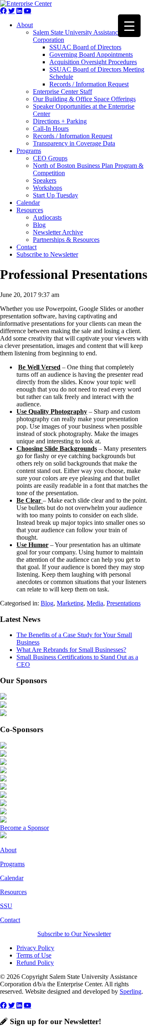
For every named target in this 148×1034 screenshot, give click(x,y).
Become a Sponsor (24, 827)
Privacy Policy (35, 947)
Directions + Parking (60, 121)
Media (95, 603)
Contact (26, 246)
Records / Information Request (89, 84)
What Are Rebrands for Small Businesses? (71, 649)
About (24, 24)
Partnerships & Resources (66, 239)
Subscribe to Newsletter (47, 254)
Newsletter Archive (58, 232)
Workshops (47, 187)
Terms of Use (33, 955)
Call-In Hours (51, 128)
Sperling (130, 991)
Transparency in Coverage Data (74, 143)
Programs (28, 150)
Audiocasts (47, 217)
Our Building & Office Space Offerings (84, 98)
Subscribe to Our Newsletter (74, 933)
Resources (29, 209)
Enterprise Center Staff (62, 91)
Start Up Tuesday (55, 195)
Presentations (123, 603)
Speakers (44, 180)
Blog (39, 224)
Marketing (70, 603)
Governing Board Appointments (91, 54)
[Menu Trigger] (129, 25)
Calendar (28, 202)
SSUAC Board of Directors (85, 47)
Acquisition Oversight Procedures (93, 61)
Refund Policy (35, 962)
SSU (6, 905)
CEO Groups (50, 158)
